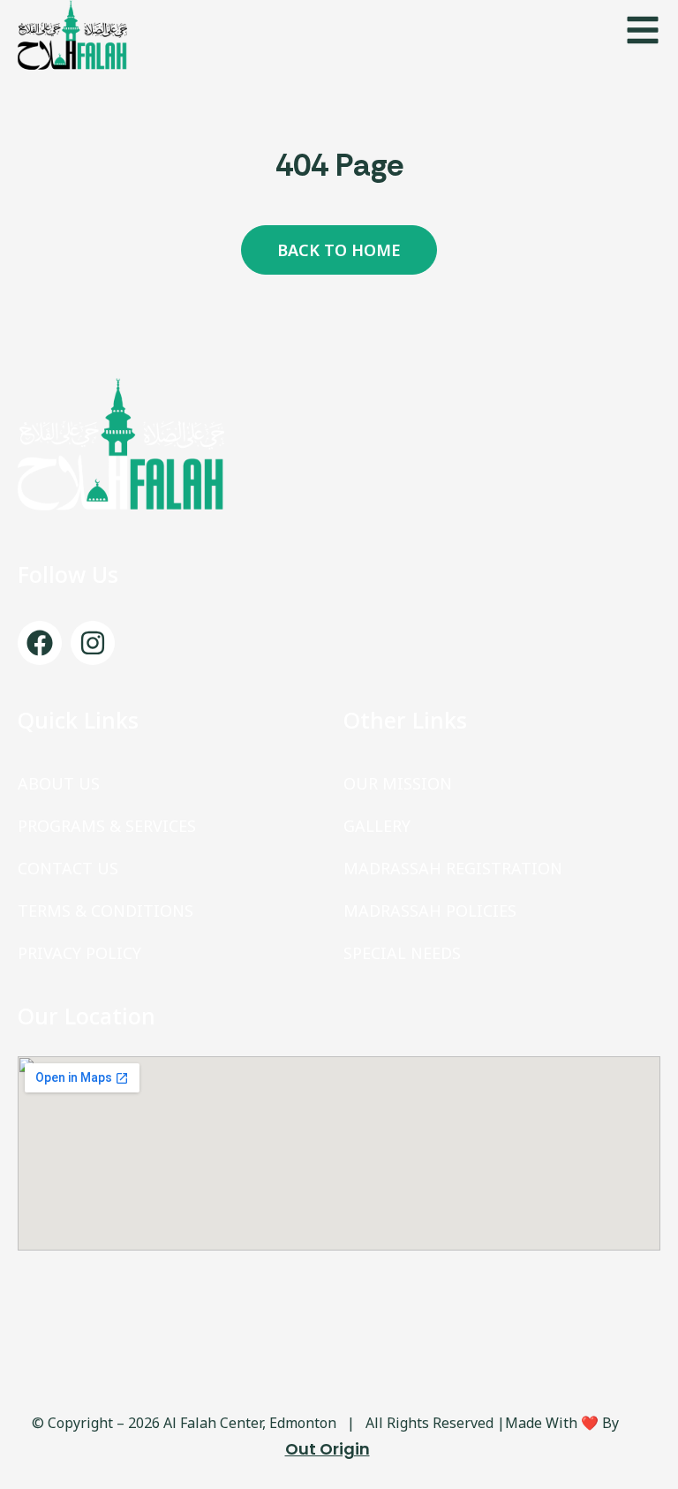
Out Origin (327, 1449)
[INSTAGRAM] (93, 643)
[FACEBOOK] (40, 643)
